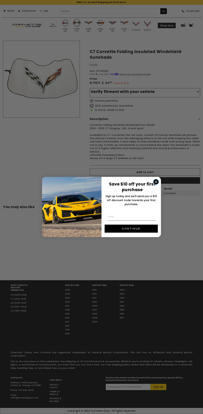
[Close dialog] (156, 181)
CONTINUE (131, 228)
